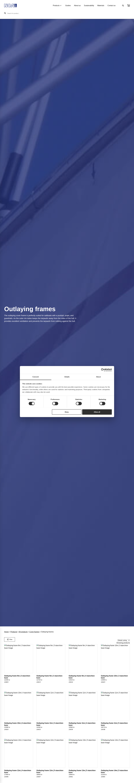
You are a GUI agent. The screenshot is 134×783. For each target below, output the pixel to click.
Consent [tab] (35, 377)
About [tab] (98, 377)
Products (56, 5)
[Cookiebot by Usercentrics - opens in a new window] (102, 369)
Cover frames (34, 632)
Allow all (97, 412)
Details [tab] (67, 377)
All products (23, 632)
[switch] (55, 403)
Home (6, 632)
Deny (67, 412)
